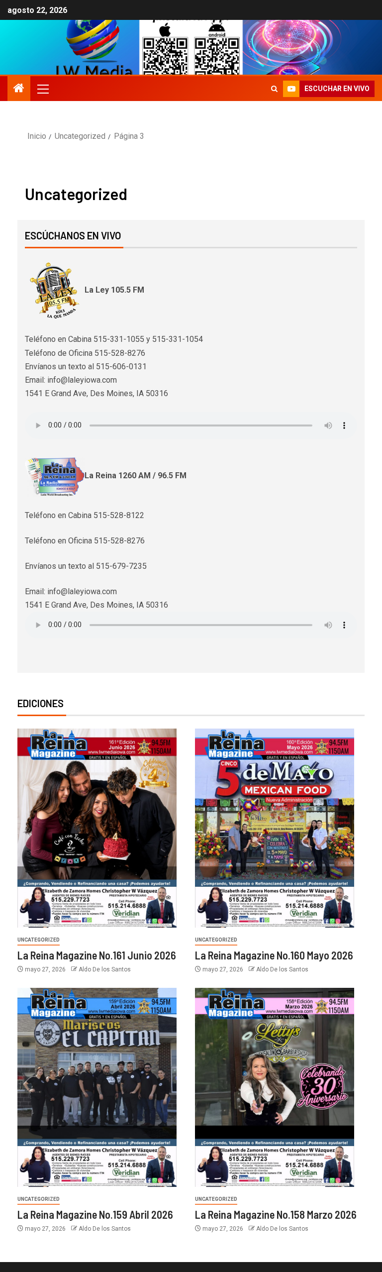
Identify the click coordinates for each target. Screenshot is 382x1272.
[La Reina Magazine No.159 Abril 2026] (97, 1087)
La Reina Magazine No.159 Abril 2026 (95, 1214)
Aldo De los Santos (105, 969)
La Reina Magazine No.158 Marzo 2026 (276, 1214)
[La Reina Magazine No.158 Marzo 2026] (274, 1087)
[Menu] (42, 88)
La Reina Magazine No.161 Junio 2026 (96, 955)
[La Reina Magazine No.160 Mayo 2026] (274, 828)
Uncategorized (38, 940)
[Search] (274, 89)
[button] (42, 88)
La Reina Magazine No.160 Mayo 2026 (274, 955)
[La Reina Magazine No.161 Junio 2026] (97, 828)
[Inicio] (18, 89)
